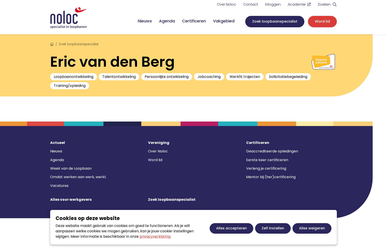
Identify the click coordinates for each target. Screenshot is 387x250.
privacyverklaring (155, 236)
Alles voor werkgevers (71, 199)
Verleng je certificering (266, 168)
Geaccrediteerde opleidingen (272, 151)
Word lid (322, 21)
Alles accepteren (231, 228)
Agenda (167, 21)
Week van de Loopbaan (71, 168)
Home (52, 43)
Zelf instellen (273, 228)
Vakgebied (223, 21)
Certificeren (194, 21)
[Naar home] (68, 18)
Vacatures (59, 185)
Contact (250, 4)
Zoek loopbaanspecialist (274, 21)
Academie (297, 4)
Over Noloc (226, 4)
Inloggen (273, 4)
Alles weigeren (312, 228)
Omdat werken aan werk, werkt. (78, 176)
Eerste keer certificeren (267, 159)
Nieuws (145, 21)
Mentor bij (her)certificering (271, 176)
